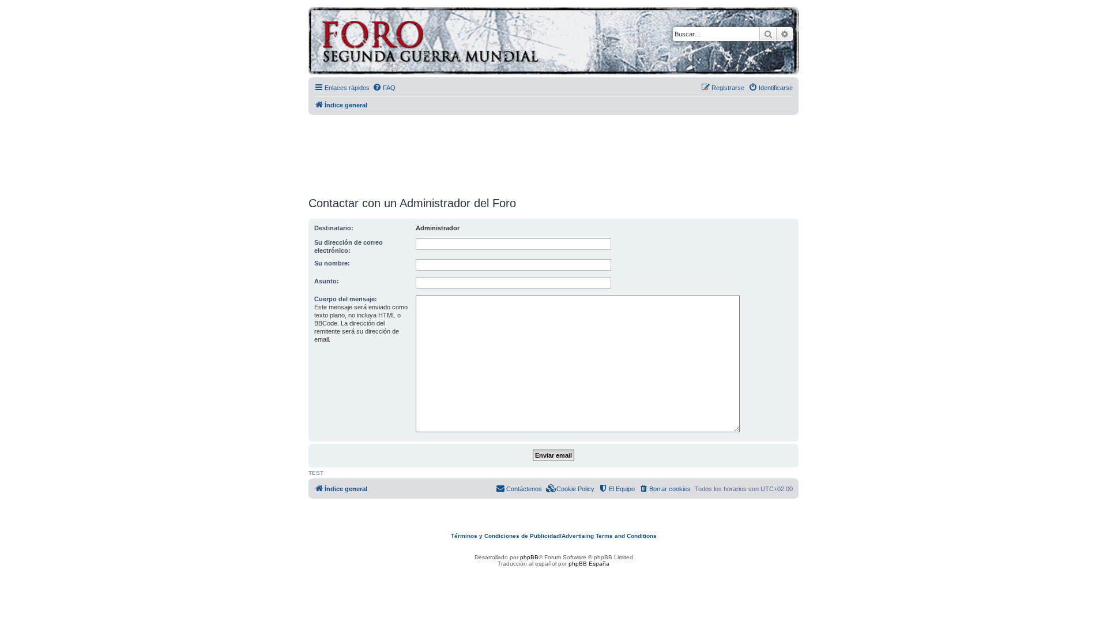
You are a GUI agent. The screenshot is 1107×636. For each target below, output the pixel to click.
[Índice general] (475, 42)
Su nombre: (332, 263)
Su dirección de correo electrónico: (348, 246)
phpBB (529, 557)
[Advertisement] (553, 151)
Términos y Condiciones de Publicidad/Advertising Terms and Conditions (554, 536)
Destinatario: (333, 228)
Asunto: (326, 281)
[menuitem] (384, 88)
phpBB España (588, 563)
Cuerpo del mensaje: (345, 298)
